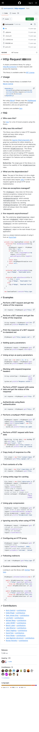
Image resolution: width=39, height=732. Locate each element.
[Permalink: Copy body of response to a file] (1, 452)
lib (6, 28)
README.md (9, 43)
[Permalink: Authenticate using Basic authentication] (1, 403)
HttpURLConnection (10, 67)
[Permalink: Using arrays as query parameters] (1, 355)
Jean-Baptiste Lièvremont (15, 638)
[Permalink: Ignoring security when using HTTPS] (1, 520)
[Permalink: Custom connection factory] (1, 566)
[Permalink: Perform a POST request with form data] (1, 433)
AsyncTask (12, 237)
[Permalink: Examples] (1, 297)
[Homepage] (19, 2)
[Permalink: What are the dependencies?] (1, 171)
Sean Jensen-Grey (12, 615)
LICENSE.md (9, 39)
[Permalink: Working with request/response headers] (1, 370)
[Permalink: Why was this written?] (1, 128)
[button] (34, 88)
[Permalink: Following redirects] (1, 556)
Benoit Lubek (10, 625)
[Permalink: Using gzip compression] (1, 503)
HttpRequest (31, 100)
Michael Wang (10, 620)
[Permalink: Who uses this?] (1, 118)
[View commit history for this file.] (34, 24)
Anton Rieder (10, 635)
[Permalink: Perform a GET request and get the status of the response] (1, 304)
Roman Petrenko (11, 640)
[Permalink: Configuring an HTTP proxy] (1, 538)
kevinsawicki (8, 8)
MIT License (30, 72)
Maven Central (8, 84)
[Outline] (36, 52)
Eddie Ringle (10, 613)
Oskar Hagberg (11, 630)
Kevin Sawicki (10, 610)
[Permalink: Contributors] (1, 605)
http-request (20, 8)
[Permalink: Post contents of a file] (1, 464)
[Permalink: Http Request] (1, 59)
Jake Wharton (11, 628)
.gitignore (8, 32)
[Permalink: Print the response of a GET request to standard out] (1, 331)
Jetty (22, 179)
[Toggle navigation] (2, 2)
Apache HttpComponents (21, 140)
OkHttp (27, 570)
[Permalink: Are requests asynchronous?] (1, 213)
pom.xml (7, 47)
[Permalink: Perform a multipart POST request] (1, 415)
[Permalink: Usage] (1, 77)
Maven (12, 100)
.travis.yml (8, 36)
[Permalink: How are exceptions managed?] (1, 188)
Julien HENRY (10, 623)
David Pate (9, 633)
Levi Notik (9, 618)
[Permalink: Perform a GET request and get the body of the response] (1, 316)
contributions (21, 610)
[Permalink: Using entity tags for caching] (1, 476)
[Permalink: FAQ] (1, 113)
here (20, 108)
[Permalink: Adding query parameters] (1, 343)
